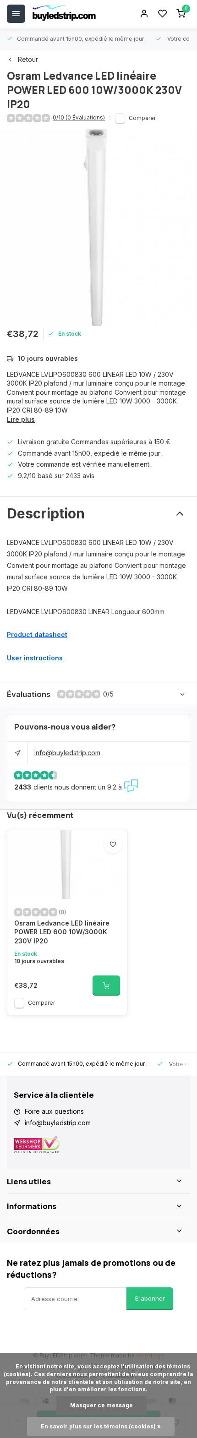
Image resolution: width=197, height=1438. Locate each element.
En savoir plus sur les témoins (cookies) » (101, 1426)
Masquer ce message (101, 1405)
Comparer (142, 117)
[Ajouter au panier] (106, 985)
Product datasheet (37, 634)
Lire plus (21, 419)
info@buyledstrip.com (67, 753)
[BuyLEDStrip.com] (64, 13)
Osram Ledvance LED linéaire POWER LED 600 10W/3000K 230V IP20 (61, 932)
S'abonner (150, 1298)
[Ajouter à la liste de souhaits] (113, 844)
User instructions (35, 658)
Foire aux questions (54, 1111)
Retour (28, 59)
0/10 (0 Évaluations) (79, 117)
